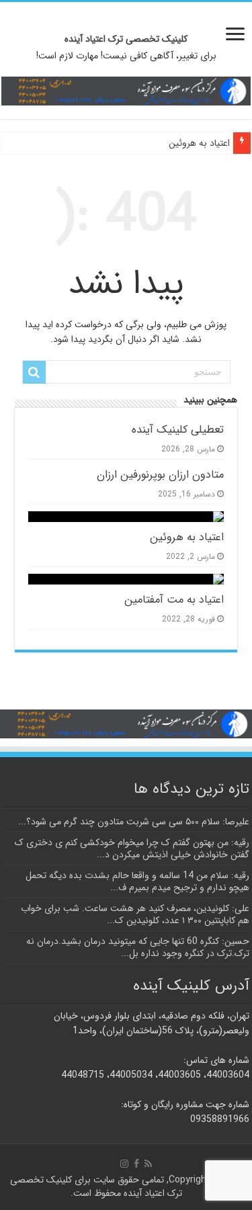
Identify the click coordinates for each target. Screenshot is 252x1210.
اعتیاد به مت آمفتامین (174, 600)
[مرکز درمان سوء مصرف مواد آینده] (126, 90)
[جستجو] (34, 372)
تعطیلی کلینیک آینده (178, 430)
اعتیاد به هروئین (199, 143)
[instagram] (124, 1164)
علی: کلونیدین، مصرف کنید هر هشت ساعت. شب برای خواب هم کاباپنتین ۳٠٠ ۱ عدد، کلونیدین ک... (135, 914)
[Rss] (148, 1164)
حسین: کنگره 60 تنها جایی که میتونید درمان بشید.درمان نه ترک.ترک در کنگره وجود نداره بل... (137, 947)
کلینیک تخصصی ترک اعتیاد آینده (126, 39)
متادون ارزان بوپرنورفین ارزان (160, 475)
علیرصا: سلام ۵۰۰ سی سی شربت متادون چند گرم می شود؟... (133, 821)
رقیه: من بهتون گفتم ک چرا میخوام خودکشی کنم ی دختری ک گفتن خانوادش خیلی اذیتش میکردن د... (132, 848)
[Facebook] (136, 1164)
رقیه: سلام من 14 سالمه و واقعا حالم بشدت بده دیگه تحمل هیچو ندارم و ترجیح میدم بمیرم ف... (137, 881)
